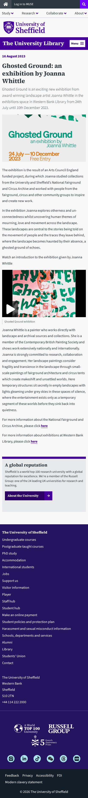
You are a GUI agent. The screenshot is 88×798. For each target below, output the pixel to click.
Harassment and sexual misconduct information (36, 628)
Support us (10, 580)
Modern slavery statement (23, 782)
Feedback (12, 775)
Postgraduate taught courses (23, 546)
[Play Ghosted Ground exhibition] (10, 309)
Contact (7, 663)
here (44, 426)
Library (7, 649)
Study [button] (6, 13)
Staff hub (8, 601)
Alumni (7, 642)
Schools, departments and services (27, 635)
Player (6, 594)
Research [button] (28, 13)
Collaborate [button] (54, 13)
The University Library (33, 43)
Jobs (5, 574)
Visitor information (15, 587)
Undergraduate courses (19, 539)
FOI (59, 775)
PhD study (9, 553)
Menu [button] (74, 43)
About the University (23, 495)
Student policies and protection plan (28, 622)
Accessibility (45, 775)
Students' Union (13, 656)
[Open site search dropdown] (84, 4)
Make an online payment (19, 615)
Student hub (11, 608)
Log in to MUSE (24, 4)
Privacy (27, 775)
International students (18, 567)
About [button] (79, 13)
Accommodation (14, 560)
